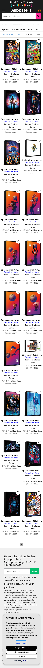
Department (6, 34)
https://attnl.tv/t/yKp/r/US (13, 610)
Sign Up (34, 571)
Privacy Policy (21, 643)
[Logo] (21, 10)
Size (27, 34)
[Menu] (4, 11)
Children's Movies (29, 25)
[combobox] (19, 16)
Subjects (5, 25)
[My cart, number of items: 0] (39, 10)
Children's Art (15, 25)
